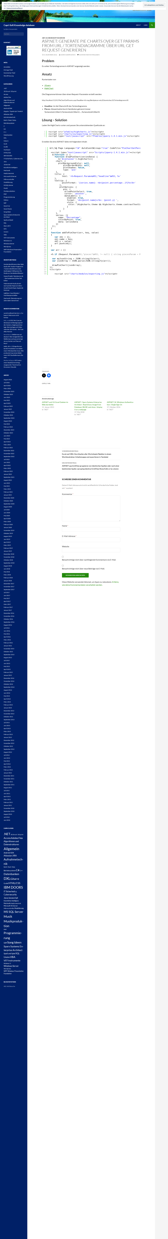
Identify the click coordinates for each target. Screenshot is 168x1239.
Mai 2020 (7, 516)
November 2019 (9, 530)
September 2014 (9, 687)
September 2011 (9, 785)
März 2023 (7, 445)
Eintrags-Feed (8, 70)
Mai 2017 (7, 598)
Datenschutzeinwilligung (15, 8)
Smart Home (8, 209)
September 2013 (9, 720)
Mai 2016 (7, 634)
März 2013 (7, 731)
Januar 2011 (8, 805)
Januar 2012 (8, 773)
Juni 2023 (7, 436)
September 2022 (9, 456)
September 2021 (9, 477)
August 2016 (8, 625)
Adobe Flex (7, 97)
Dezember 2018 (9, 554)
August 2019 (8, 536)
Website (65, 546)
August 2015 (8, 657)
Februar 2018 (8, 578)
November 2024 (9, 412)
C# (46, 38)
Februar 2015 (8, 672)
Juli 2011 (7, 790)
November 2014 (9, 681)
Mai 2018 (7, 572)
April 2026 (7, 385)
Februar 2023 (8, 448)
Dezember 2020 (9, 498)
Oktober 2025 (8, 394)
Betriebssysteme (9, 123)
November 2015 (9, 649)
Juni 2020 (7, 513)
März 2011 (7, 799)
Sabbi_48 (7, 346)
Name (65, 526)
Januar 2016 (8, 646)
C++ (5, 132)
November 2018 (9, 557)
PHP (5, 194)
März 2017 (7, 604)
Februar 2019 (8, 548)
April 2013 (7, 728)
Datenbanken (8, 135)
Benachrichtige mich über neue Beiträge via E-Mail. (83, 568)
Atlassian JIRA (8, 114)
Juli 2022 (7, 459)
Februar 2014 (8, 705)
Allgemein (7, 105)
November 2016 (9, 616)
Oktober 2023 (8, 433)
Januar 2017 (8, 610)
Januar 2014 (8, 708)
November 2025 (9, 391)
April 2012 (7, 764)
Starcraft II (7, 226)
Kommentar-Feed (9, 73)
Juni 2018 (7, 569)
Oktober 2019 (8, 533)
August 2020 (8, 507)
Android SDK (8, 108)
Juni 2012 (7, 758)
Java (5, 161)
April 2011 (7, 796)
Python (6, 200)
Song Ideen (7, 212)
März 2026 (7, 388)
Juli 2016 (7, 628)
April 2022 (7, 465)
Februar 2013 (8, 734)
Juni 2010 (7, 820)
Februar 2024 (8, 427)
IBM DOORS (8, 156)
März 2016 (7, 640)
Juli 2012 (7, 755)
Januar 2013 (8, 737)
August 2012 (8, 752)
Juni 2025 (7, 397)
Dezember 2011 (9, 776)
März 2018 (7, 575)
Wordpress (7, 246)
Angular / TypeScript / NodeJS (13, 111)
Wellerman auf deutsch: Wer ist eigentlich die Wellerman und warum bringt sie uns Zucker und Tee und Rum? (13, 339)
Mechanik (7, 170)
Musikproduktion (9, 191)
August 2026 (8, 380)
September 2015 (9, 654)
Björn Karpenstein (68, 55)
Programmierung (9, 197)
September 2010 (9, 811)
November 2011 (9, 779)
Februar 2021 (8, 492)
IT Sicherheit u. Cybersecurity (13, 159)
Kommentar (67, 494)
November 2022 (9, 453)
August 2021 (8, 480)
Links (145, 25)
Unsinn (6, 232)
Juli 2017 (7, 592)
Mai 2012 (7, 761)
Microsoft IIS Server (56, 38)
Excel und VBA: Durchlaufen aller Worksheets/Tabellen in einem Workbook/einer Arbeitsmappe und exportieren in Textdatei (86, 454)
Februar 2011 (8, 802)
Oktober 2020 (8, 501)
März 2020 (7, 521)
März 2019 (7, 545)
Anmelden (7, 67)
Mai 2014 (7, 696)
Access (6, 94)
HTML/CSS (7, 153)
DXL (5, 138)
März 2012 (7, 767)
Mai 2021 (7, 486)
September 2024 (9, 418)
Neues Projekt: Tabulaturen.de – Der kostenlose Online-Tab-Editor (13, 278)
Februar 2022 (8, 471)
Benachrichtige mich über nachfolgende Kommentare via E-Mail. (89, 560)
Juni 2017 (7, 595)
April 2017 (7, 601)
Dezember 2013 (9, 711)
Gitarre (6, 141)
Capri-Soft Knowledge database (19, 25)
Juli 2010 (7, 817)
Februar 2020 (8, 524)
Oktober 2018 (8, 560)
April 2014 (7, 699)
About (138, 25)
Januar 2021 (8, 495)
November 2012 (9, 743)
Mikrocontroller (9, 179)
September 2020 (9, 504)
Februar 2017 (8, 607)
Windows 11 (8, 241)
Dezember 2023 (9, 430)
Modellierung (8, 182)
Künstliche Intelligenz (11, 167)
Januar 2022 (8, 474)
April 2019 (7, 542)
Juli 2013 (7, 722)
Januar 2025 (8, 409)
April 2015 (7, 669)
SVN (5, 229)
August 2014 (8, 690)
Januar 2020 (8, 527)
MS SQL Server (8, 185)
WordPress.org (9, 76)
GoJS (5, 144)
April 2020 (7, 518)
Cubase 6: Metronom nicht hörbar (13, 315)
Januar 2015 (8, 675)
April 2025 (7, 403)
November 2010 (9, 808)
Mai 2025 (7, 400)
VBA (5, 235)
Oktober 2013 (8, 717)
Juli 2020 (7, 510)
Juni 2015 (7, 663)
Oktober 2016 (8, 619)
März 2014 (7, 702)
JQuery (47, 85)
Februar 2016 (8, 643)
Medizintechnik (9, 173)
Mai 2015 (7, 666)
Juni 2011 (7, 793)
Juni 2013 (7, 725)
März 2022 (7, 468)
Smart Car (7, 206)
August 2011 (8, 788)
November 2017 (9, 586)
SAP (5, 203)
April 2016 (7, 637)
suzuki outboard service (11, 313)
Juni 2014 (7, 693)
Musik (6, 188)
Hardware (7, 150)
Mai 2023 (7, 439)
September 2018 (9, 563)
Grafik (6, 147)
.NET (43, 38)
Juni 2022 (7, 462)
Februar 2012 (8, 770)
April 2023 (7, 442)
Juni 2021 (7, 483)
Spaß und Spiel (8, 220)
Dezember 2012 (9, 740)
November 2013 (9, 714)
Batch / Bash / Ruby (10, 120)
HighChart (48, 88)
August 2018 (8, 566)
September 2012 (9, 749)
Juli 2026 (7, 382)
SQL (5, 223)
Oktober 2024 (8, 415)
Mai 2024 (7, 424)
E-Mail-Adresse (69, 536)
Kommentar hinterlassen (89, 55)
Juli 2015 (7, 660)
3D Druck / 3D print (10, 91)
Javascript (7, 164)
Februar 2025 (8, 406)
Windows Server (9, 244)
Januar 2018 (8, 581)
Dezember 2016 (9, 613)
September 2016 (9, 622)
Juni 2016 (7, 631)
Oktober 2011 (8, 782)
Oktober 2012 (8, 746)
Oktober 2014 (8, 684)
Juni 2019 (7, 539)
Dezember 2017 (9, 584)
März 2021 (7, 489)
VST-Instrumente (9, 238)
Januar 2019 (8, 551)
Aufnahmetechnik (9, 117)
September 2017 (9, 589)
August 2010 (8, 814)
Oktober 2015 (8, 652)
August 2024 (8, 421)
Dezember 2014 (9, 678)
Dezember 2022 (9, 450)
